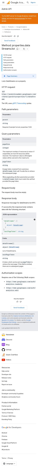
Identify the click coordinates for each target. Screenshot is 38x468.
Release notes (6, 378)
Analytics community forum (11, 397)
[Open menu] (3, 2)
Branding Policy (7, 419)
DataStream (18, 225)
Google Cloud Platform (9, 443)
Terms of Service (7, 413)
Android (4, 433)
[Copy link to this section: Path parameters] (20, 109)
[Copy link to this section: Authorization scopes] (24, 273)
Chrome (4, 436)
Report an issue (7, 384)
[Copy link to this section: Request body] (17, 188)
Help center (5, 371)
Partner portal (6, 406)
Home (3, 27)
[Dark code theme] (34, 219)
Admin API (7, 9)
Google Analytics (21, 27)
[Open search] (27, 2)
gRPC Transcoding (19, 103)
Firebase (4, 439)
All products (6, 449)
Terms (4, 458)
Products (11, 27)
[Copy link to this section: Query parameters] (22, 134)
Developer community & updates (12, 393)
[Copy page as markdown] (24, 49)
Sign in (33, 2)
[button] (19, 76)
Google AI (5, 446)
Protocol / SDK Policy (9, 416)
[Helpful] (14, 36)
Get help (4, 381)
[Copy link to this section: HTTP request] (17, 87)
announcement (20, 18)
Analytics (22, 2)
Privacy (10, 458)
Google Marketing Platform (11, 409)
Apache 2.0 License (8, 320)
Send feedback (9, 41)
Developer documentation (12, 29)
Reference (7, 32)
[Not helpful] (17, 36)
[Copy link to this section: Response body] (19, 198)
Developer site (6, 374)
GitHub (4, 18)
